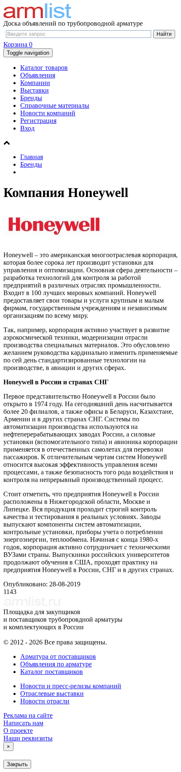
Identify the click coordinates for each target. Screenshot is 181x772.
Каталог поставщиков (51, 671)
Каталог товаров (44, 67)
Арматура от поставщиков (58, 656)
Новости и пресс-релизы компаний (70, 685)
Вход (27, 128)
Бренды (31, 97)
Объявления (37, 75)
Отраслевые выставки (52, 693)
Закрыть (17, 764)
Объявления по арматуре (56, 664)
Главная (31, 156)
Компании (35, 82)
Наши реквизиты (28, 738)
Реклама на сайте (28, 715)
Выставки (34, 90)
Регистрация (38, 120)
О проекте (18, 730)
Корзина (17, 44)
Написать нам (23, 723)
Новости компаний (47, 113)
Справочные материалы (54, 105)
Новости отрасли (44, 701)
